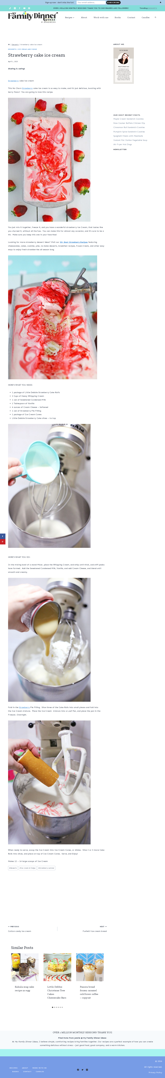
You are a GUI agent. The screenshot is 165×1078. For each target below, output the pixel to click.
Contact (131, 17)
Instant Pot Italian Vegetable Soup (130, 140)
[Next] (100, 979)
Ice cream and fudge (27, 49)
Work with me (101, 17)
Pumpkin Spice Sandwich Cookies (129, 132)
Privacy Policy (155, 1072)
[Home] (9, 45)
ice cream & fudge (27, 868)
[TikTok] (10, 8)
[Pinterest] (29, 8)
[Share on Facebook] (2, 536)
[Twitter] (82, 1070)
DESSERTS (152, 8)
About (84, 17)
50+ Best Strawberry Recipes (74, 242)
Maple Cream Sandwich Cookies (128, 119)
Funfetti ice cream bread (95, 929)
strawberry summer (46, 868)
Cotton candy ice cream (19, 929)
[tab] (52, 1007)
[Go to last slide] (13, 979)
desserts (13, 868)
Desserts (12, 49)
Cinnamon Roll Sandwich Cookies (129, 127)
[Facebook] (20, 8)
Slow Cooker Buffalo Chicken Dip (129, 123)
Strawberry (13, 81)
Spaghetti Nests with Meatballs (128, 136)
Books (118, 17)
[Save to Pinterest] (2, 541)
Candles (146, 17)
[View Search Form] (155, 17)
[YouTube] (24, 8)
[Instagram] (15, 8)
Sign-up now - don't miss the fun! (59, 2)
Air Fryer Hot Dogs (122, 144)
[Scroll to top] (159, 1069)
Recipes (14, 1068)
